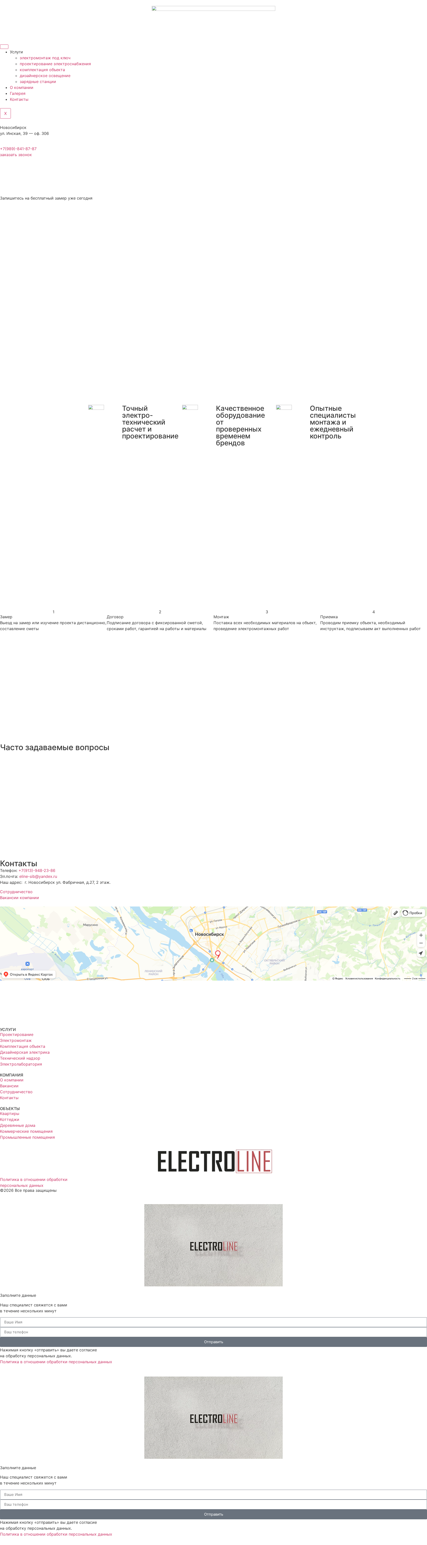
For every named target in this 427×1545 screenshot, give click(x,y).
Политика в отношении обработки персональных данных (56, 1361)
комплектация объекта (42, 69)
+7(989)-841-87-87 (18, 148)
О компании (21, 87)
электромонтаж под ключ (45, 57)
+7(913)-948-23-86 (37, 870)
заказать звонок (16, 154)
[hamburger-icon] (4, 46)
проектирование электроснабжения (55, 63)
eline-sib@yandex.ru (38, 876)
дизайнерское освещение (45, 75)
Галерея (17, 93)
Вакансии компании (19, 897)
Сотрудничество (16, 891)
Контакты (19, 99)
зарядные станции (38, 81)
